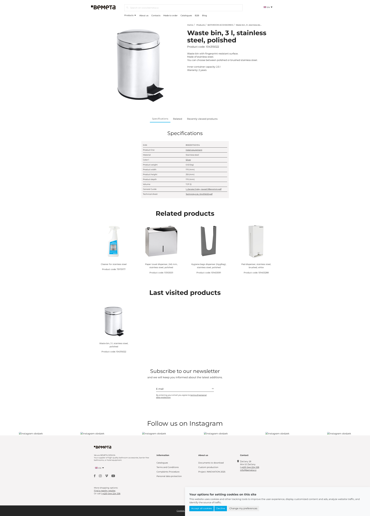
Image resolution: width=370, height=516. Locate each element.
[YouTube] (113, 475)
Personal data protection (169, 476)
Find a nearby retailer (104, 490)
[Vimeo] (107, 475)
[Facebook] (95, 475)
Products (129, 15)
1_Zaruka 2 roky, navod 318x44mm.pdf (203, 189)
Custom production (208, 467)
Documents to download (211, 462)
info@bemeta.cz (248, 470)
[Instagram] (100, 475)
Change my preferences (243, 508)
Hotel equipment (194, 150)
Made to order (170, 15)
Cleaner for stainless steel (114, 264)
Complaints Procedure (168, 471)
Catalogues (186, 15)
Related (177, 118)
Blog (204, 15)
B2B (197, 15)
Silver (188, 160)
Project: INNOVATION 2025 (211, 471)
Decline (220, 508)
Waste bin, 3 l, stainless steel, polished (253, 25)
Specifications (160, 118)
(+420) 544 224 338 (249, 467)
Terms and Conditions (168, 467)
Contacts (155, 15)
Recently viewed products (202, 118)
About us (143, 15)
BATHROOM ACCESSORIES (220, 25)
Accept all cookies (201, 508)
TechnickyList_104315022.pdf (199, 194)
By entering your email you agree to (181, 396)
